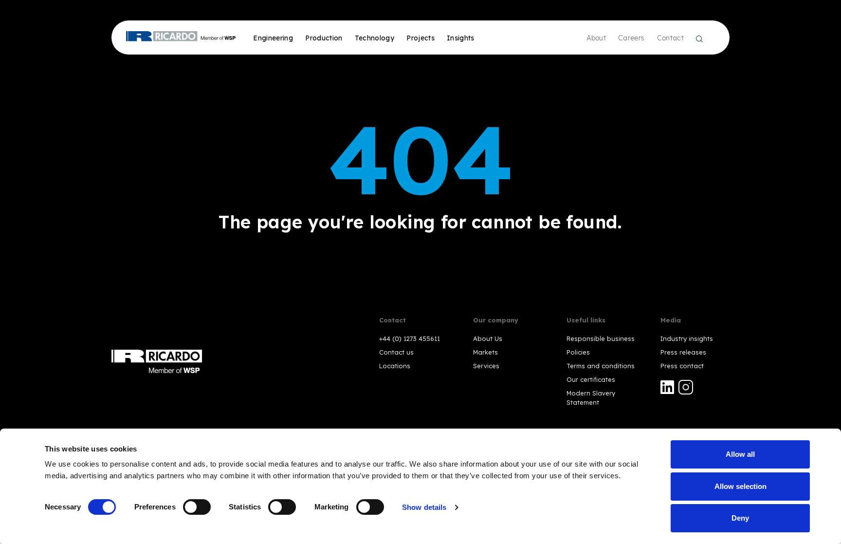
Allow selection (740, 486)
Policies (578, 352)
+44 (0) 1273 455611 (409, 338)
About (596, 38)
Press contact (682, 366)
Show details (424, 507)
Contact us (396, 352)
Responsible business (601, 338)
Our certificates (591, 379)
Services (486, 366)
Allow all (740, 454)
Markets (485, 352)
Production (324, 38)
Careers (631, 38)
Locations (394, 366)
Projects (420, 38)
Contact (670, 38)
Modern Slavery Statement (591, 397)
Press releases (683, 352)
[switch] (197, 507)
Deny (740, 518)
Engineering (273, 38)
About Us (487, 338)
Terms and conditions (601, 366)
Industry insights (686, 338)
